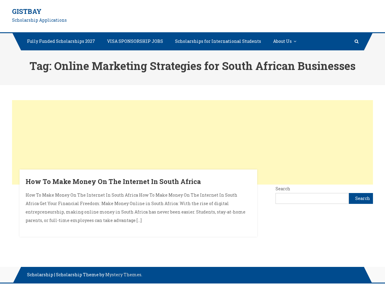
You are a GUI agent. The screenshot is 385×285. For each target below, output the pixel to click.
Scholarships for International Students (218, 41)
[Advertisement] (192, 142)
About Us (282, 41)
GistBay (27, 11)
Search (283, 189)
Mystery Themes (123, 274)
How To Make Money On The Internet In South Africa (113, 181)
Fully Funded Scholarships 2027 (61, 41)
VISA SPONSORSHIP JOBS (135, 41)
